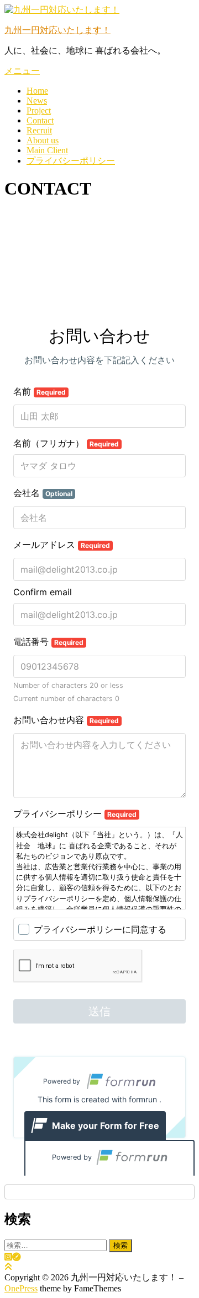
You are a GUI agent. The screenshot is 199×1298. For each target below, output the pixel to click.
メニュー (22, 71)
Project (39, 110)
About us (43, 140)
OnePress (21, 1288)
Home (37, 90)
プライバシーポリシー (71, 160)
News (37, 100)
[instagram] (8, 1257)
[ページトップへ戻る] (8, 1267)
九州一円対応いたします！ (57, 30)
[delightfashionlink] (16, 1257)
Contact (40, 120)
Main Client (47, 150)
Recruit (39, 130)
